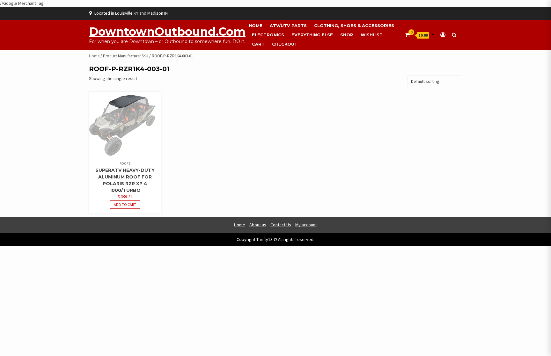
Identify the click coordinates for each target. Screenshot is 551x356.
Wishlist (372, 34)
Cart (258, 44)
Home (255, 25)
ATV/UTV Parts (288, 25)
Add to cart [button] (125, 204)
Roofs (125, 163)
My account (306, 225)
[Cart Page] (407, 35)
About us (257, 225)
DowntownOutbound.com (167, 32)
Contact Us (280, 225)
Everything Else (312, 34)
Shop (346, 34)
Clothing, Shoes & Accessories (354, 25)
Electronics (268, 34)
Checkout (285, 44)
